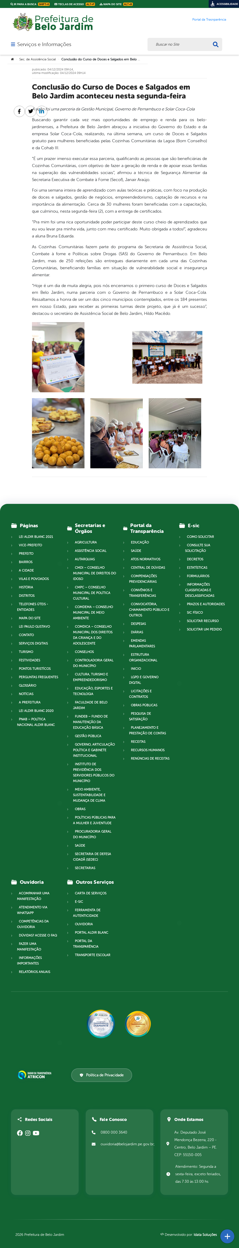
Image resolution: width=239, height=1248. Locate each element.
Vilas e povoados (34, 579)
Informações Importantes (29, 960)
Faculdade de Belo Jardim (90, 705)
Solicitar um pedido (204, 629)
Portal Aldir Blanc (91, 932)
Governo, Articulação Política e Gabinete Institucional (94, 750)
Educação (140, 542)
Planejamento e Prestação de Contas (147, 730)
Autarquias (85, 559)
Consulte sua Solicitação (197, 548)
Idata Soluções (205, 1235)
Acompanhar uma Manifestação (33, 896)
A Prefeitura (30, 702)
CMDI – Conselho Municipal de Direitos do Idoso (94, 573)
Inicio (136, 668)
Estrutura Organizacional (143, 657)
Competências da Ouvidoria (33, 924)
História (26, 587)
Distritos (27, 595)
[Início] (12, 59)
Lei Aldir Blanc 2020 (36, 711)
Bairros (25, 562)
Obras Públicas (144, 705)
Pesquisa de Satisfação (140, 716)
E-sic (79, 901)
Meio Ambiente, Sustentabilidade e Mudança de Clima (89, 795)
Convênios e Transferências (142, 592)
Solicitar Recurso (203, 621)
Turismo (26, 652)
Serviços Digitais (33, 643)
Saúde (80, 845)
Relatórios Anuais (34, 972)
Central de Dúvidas (148, 567)
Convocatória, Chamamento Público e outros (149, 609)
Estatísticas (197, 567)
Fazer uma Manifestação (29, 946)
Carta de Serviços (90, 893)
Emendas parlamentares (142, 643)
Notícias (26, 694)
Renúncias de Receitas (150, 758)
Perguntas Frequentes (38, 677)
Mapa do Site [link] (117, 4)
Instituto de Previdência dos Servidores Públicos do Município (93, 772)
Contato (26, 635)
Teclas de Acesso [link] (75, 4)
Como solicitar (200, 536)
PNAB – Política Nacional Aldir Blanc (36, 722)
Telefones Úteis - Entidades (32, 606)
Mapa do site (30, 618)
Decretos (195, 559)
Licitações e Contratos (140, 694)
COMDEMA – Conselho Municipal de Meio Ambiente (93, 612)
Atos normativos (145, 559)
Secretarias (85, 868)
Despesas (138, 624)
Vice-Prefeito (30, 545)
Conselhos (84, 652)
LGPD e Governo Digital (143, 679)
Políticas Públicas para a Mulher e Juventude (94, 820)
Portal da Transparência (85, 943)
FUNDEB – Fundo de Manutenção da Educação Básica (90, 722)
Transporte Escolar (92, 955)
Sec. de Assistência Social (37, 59)
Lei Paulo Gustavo (34, 626)
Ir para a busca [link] (31, 4)
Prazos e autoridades (206, 604)
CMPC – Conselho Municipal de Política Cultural (91, 593)
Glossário (27, 685)
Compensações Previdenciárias (143, 578)
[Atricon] (35, 1075)
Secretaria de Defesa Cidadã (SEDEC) (92, 856)
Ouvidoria (84, 924)
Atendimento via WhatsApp (32, 910)
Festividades (29, 660)
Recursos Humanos (148, 750)
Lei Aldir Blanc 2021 (36, 536)
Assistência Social (90, 551)
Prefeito (26, 553)
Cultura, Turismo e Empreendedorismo (90, 677)
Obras (80, 809)
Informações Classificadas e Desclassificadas (199, 590)
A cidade (26, 570)
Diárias (137, 632)
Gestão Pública (88, 736)
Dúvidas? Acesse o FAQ (38, 935)
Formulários (198, 576)
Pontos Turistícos (35, 668)
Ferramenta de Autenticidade (87, 912)
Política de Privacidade (105, 1075)
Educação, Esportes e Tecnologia (93, 691)
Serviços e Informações (44, 44)
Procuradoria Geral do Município (92, 834)
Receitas (138, 741)
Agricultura (86, 542)
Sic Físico (195, 612)
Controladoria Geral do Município (93, 663)
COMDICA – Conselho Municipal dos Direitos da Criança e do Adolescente (92, 635)
